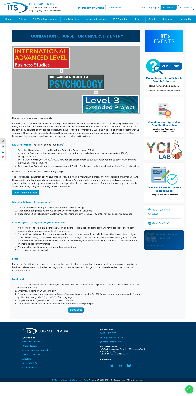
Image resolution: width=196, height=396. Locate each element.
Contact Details (29, 367)
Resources (168, 19)
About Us (186, 19)
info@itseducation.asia (113, 337)
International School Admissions (36, 350)
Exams (138, 19)
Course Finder (114, 7)
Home (8, 19)
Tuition (22, 19)
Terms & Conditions (31, 354)
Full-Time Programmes (45, 19)
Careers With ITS (29, 363)
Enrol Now (170, 7)
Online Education (29, 346)
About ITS (26, 359)
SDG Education (120, 19)
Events (152, 19)
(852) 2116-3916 (109, 333)
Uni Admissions (71, 19)
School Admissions (96, 19)
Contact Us (187, 7)
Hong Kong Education (32, 341)
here (60, 144)
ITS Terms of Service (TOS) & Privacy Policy (70, 380)
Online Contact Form (111, 342)
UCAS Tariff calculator (25, 192)
